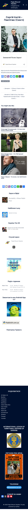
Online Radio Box (5, 404)
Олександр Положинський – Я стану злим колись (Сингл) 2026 (13, 129)
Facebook (3, 399)
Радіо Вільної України (15, 3)
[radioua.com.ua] (11, 322)
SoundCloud (4, 412)
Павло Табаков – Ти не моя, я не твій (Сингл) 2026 (13, 177)
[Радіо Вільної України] (5, 5)
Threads (3, 416)
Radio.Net (3, 410)
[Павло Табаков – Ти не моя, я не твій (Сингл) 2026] (14, 165)
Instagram (3, 401)
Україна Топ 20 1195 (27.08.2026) (15, 227)
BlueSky (3, 397)
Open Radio (4, 406)
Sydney (17, 506)
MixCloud (3, 403)
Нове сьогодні (5, 81)
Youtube (3, 418)
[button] (23, 4)
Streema (3, 414)
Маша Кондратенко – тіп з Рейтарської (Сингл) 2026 (12, 154)
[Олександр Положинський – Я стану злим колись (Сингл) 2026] (14, 117)
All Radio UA (4, 395)
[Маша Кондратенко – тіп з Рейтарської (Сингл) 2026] (14, 141)
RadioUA (3, 408)
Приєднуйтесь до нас (15, 487)
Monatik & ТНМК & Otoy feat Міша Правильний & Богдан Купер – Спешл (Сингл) (14, 96)
